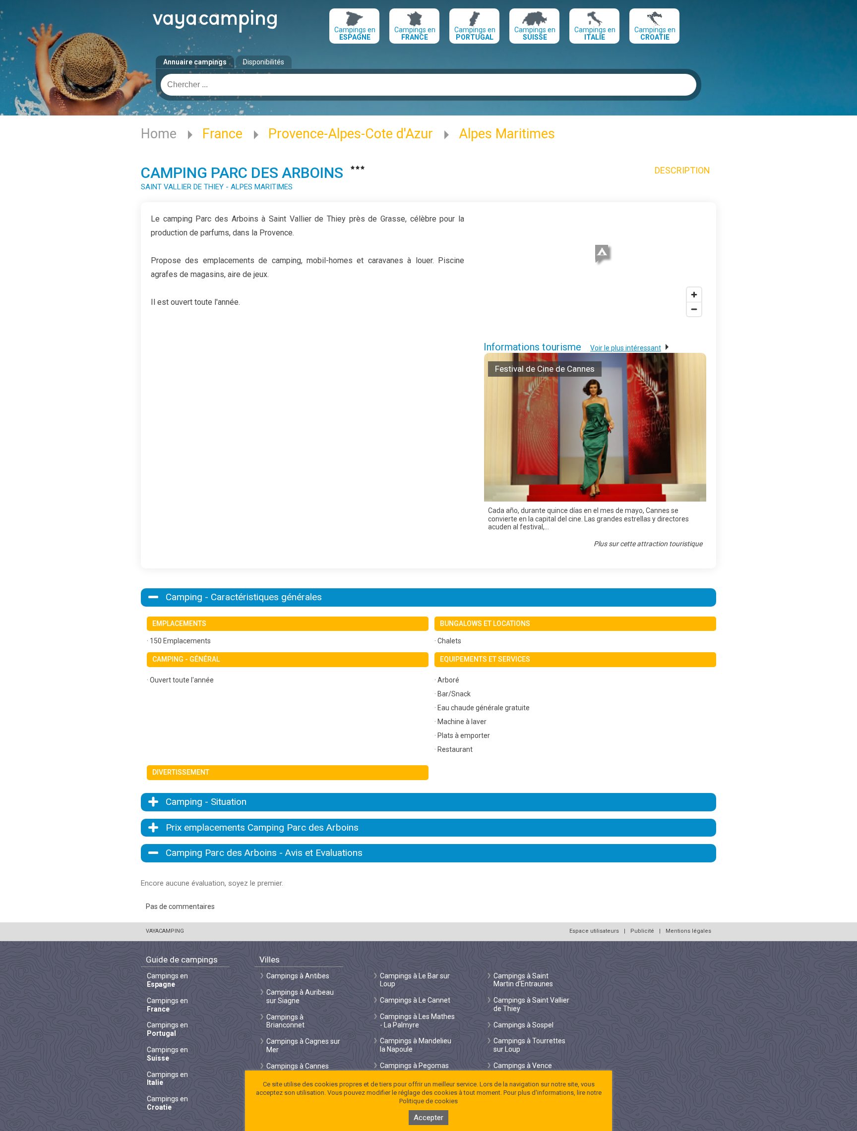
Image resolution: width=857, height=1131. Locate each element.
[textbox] (428, 85)
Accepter (428, 1117)
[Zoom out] (694, 309)
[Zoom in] (694, 294)
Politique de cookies (428, 1101)
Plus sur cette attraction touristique (648, 544)
